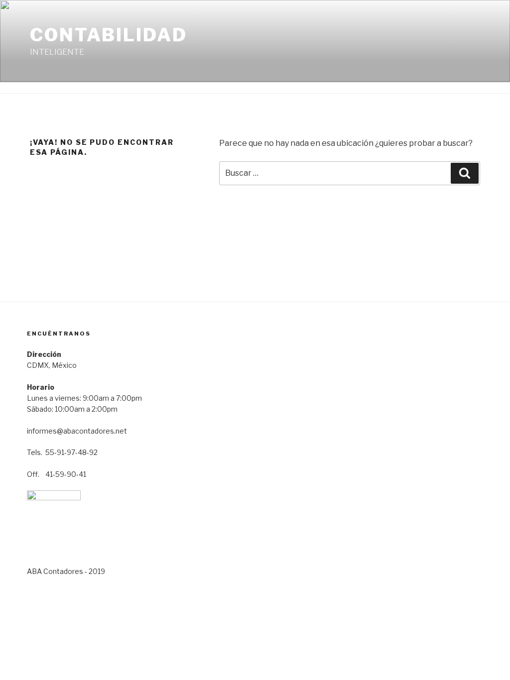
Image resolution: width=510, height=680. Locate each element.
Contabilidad (108, 35)
